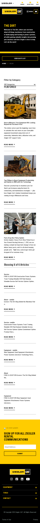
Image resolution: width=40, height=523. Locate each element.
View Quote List (20, 58)
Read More (8, 145)
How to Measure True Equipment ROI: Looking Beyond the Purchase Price (19, 123)
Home (4, 63)
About (6, 372)
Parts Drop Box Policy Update (14, 238)
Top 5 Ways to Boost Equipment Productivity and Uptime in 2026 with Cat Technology (19, 181)
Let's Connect (36, 11)
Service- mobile (9, 322)
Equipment (7, 395)
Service (6, 274)
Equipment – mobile (10, 350)
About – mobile (9, 299)
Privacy (35, 519)
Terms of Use (6, 519)
